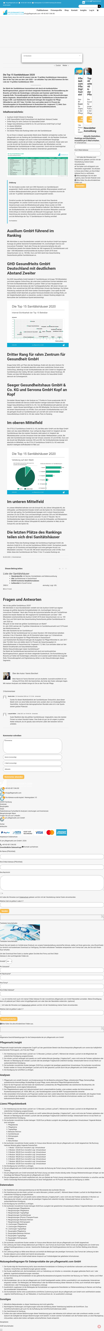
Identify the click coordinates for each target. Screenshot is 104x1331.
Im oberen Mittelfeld (14, 126)
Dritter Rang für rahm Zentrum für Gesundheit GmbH (26, 122)
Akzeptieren (4, 1322)
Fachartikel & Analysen (19, 811)
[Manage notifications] (99, 1326)
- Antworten (37, 696)
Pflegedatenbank (96, 1)
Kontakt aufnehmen (30, 847)
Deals (2, 809)
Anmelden (87, 1)
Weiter (65, 65)
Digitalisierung (5, 811)
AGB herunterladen (6, 1326)
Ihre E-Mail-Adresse (81, 150)
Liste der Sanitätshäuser (16, 573)
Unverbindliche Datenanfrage (10, 847)
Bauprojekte (4, 806)
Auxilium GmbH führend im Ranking (20, 117)
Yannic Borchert (31, 673)
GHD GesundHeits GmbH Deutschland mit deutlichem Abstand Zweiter (32, 119)
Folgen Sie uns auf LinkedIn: (10, 816)
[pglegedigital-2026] (79, 68)
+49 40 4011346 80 (26, 2)
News (14, 813)
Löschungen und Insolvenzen (38, 811)
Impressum (4, 837)
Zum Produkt (8, 589)
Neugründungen (5, 813)
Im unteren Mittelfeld (14, 128)
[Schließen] (1, 1035)
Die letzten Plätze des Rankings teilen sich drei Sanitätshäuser (29, 131)
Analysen (3, 804)
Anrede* (3, 961)
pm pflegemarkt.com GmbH (15, 818)
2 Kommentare (16, 557)
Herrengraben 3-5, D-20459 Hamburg (44, 2)
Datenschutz (79, 160)
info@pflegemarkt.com (11, 2)
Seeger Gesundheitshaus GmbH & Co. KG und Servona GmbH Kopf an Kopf (34, 124)
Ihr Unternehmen (80, 143)
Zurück (58, 65)
